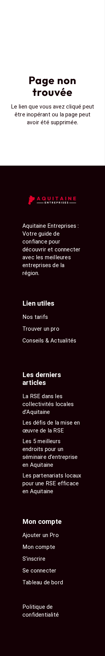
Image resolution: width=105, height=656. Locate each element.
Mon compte (38, 547)
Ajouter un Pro (40, 535)
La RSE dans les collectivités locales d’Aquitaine (48, 404)
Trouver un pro (40, 328)
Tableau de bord (42, 582)
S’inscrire (33, 558)
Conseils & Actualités (49, 340)
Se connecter (39, 570)
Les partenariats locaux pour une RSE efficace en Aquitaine (51, 483)
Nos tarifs (35, 317)
